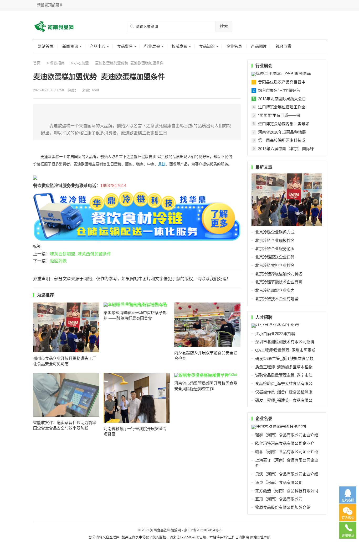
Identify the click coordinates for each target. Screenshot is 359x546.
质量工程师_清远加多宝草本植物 (283, 367)
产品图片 (259, 46)
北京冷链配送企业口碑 (275, 257)
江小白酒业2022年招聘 (275, 333)
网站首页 (45, 46)
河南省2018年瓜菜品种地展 (282, 132)
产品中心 (97, 46)
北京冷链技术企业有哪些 (277, 298)
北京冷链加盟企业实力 (275, 290)
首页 (36, 63)
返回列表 (58, 261)
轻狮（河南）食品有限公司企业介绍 (286, 435)
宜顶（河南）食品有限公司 (278, 499)
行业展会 (152, 46)
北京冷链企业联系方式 (275, 232)
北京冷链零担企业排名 (275, 265)
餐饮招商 (57, 63)
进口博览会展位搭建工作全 (281, 107)
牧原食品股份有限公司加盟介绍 (282, 507)
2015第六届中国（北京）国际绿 (286, 148)
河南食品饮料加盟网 (165, 530)
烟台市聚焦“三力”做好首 (279, 90)
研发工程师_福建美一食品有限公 (283, 400)
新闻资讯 (70, 46)
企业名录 (234, 46)
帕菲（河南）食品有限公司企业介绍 (286, 451)
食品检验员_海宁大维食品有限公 (283, 383)
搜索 (224, 26)
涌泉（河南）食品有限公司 (278, 482)
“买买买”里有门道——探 (279, 115)
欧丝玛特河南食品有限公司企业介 (284, 443)
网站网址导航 (260, 537)
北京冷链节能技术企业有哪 (278, 282)
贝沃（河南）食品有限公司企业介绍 (286, 474)
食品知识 (207, 46)
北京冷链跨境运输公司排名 (278, 274)
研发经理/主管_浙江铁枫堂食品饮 (284, 358)
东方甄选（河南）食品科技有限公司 (286, 491)
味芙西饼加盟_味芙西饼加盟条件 (80, 254)
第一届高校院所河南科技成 (281, 140)
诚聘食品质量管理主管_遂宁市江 (283, 375)
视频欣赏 (283, 46)
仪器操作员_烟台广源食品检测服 (283, 392)
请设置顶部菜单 (50, 5)
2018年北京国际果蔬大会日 (282, 99)
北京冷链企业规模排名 (275, 240)
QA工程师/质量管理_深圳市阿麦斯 (285, 350)
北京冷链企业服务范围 (275, 248)
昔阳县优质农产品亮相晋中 (281, 82)
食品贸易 (125, 46)
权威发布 (179, 46)
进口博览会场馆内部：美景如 (283, 123)
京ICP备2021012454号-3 (202, 530)
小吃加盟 (81, 63)
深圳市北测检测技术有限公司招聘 (284, 342)
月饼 (162, 164)
